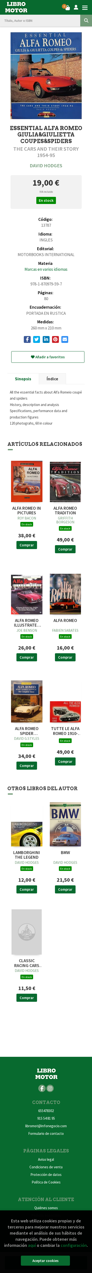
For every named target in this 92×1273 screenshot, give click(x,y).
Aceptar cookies (45, 1260)
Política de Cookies (46, 1182)
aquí (32, 1245)
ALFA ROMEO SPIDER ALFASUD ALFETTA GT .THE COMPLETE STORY (26, 731)
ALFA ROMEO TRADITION (65, 511)
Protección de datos (46, 1174)
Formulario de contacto (46, 1133)
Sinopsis (23, 379)
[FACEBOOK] (42, 1088)
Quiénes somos (46, 1207)
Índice (52, 379)
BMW (65, 852)
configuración (74, 1245)
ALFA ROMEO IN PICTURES (26, 511)
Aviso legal (46, 1159)
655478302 (46, 1110)
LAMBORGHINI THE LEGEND (26, 855)
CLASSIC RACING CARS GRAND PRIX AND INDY (26, 963)
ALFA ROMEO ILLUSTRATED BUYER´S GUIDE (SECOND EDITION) (26, 623)
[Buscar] (86, 20)
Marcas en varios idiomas (46, 269)
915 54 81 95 (46, 1118)
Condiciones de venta (46, 1167)
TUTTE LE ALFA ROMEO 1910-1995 (65, 731)
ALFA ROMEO (65, 620)
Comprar (27, 545)
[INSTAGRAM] (50, 1088)
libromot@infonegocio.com (46, 1126)
